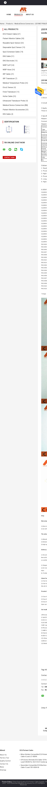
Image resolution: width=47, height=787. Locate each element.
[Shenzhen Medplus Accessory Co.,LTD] (23, 9)
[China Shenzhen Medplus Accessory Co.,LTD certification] (9, 129)
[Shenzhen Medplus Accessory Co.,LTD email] (5, 149)
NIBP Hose (7, 70)
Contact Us (4, 764)
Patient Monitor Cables (12, 38)
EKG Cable (7, 56)
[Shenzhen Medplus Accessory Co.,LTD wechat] (17, 149)
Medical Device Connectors (24, 24)
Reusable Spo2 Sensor (11, 43)
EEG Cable (7, 114)
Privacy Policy (7, 782)
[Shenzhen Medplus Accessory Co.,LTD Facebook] (5, 2)
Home (9, 14)
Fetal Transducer (9, 92)
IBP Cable (6, 74)
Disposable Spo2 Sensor (12, 47)
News (2, 767)
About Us (30, 14)
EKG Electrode (8, 61)
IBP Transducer (9, 78)
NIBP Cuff (7, 65)
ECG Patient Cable (10, 34)
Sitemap (3, 770)
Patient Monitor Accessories (14, 110)
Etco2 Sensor (8, 87)
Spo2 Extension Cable (11, 52)
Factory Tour (4, 758)
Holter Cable (7, 96)
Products (18, 14)
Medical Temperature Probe (13, 83)
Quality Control (5, 761)
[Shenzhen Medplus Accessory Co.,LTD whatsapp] (11, 149)
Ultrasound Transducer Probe (14, 101)
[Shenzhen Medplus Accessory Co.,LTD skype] (23, 149)
